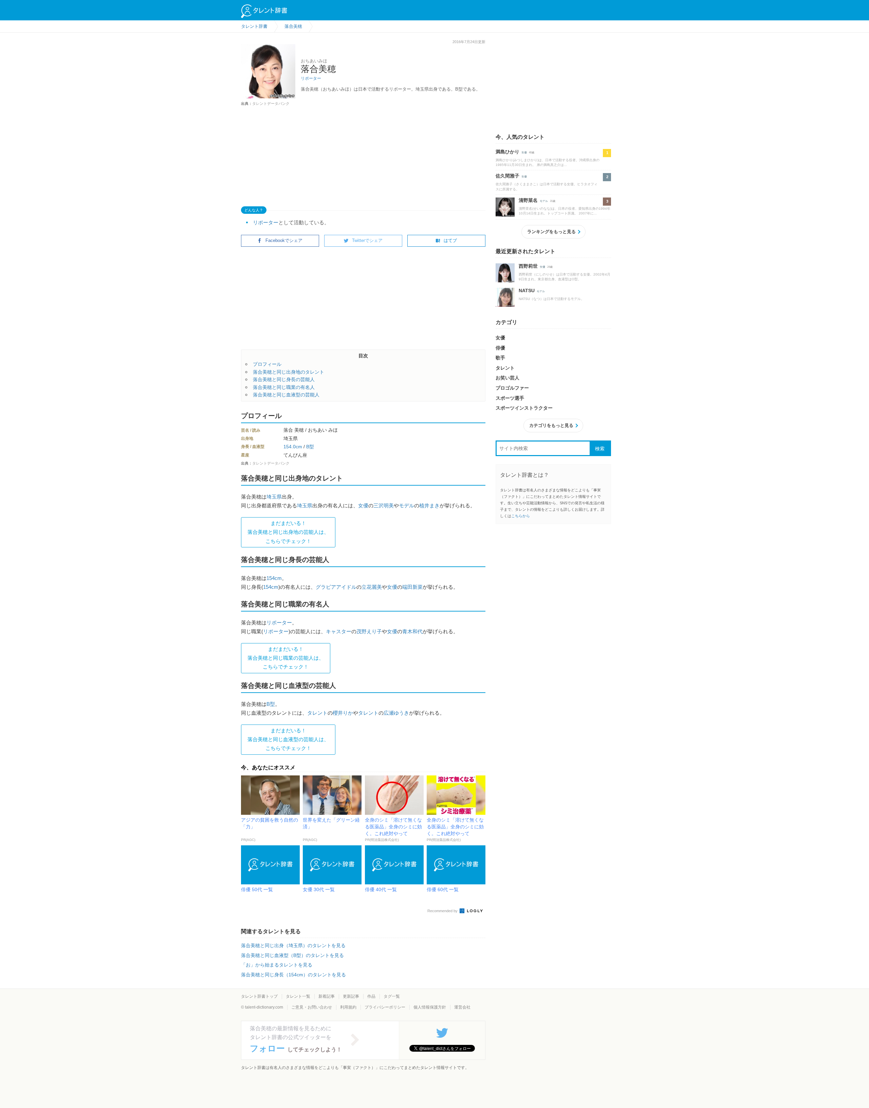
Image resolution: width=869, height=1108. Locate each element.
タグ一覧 (392, 996)
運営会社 (462, 1007)
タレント (317, 713)
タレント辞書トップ (259, 996)
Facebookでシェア (283, 240)
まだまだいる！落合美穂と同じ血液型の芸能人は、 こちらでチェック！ (288, 739)
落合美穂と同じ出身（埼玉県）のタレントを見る (293, 945)
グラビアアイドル (336, 587)
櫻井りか (343, 713)
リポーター (311, 78)
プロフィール (267, 364)
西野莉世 (528, 266)
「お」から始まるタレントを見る (276, 965)
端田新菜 (412, 587)
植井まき (429, 505)
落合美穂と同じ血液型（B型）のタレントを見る (292, 955)
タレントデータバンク (271, 103)
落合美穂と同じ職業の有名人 (284, 387)
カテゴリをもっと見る (551, 425)
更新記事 (351, 996)
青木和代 (412, 631)
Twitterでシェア (367, 240)
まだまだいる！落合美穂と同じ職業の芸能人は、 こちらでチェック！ (285, 658)
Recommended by (443, 911)
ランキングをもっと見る (551, 231)
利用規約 (348, 1007)
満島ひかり (507, 151)
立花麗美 (372, 587)
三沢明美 (383, 505)
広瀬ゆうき (396, 713)
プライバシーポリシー (385, 1007)
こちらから (520, 516)
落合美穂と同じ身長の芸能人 (284, 379)
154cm (274, 578)
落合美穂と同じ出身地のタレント (288, 372)
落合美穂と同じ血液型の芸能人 (286, 394)
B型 (310, 446)
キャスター (338, 631)
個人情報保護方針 (429, 1007)
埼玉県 (274, 497)
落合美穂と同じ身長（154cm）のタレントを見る (293, 974)
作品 (371, 996)
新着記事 (326, 996)
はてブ (450, 240)
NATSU (527, 290)
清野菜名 (528, 200)
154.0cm (292, 446)
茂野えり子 (369, 631)
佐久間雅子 (507, 176)
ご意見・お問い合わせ (311, 1007)
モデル (406, 505)
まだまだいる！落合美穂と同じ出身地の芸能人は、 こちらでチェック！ (288, 532)
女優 (363, 505)
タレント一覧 (298, 996)
